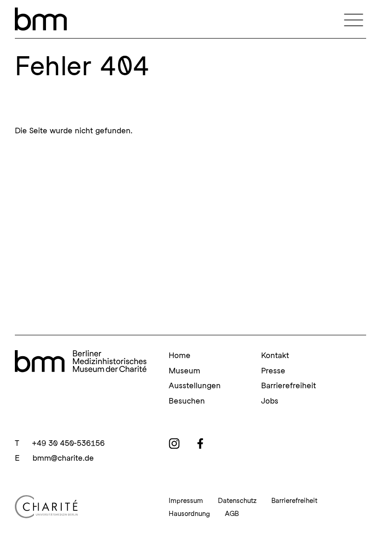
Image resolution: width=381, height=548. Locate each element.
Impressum (186, 500)
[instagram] (174, 443)
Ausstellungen (195, 385)
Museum (184, 370)
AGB (232, 513)
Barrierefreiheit (288, 385)
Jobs (269, 400)
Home (179, 355)
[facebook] (200, 443)
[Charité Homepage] (80, 506)
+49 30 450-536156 (68, 443)
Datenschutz (237, 500)
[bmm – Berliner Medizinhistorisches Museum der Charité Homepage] (41, 19)
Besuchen (187, 400)
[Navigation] (353, 19)
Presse (273, 370)
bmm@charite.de (63, 458)
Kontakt (275, 355)
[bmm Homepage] (80, 361)
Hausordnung (189, 513)
